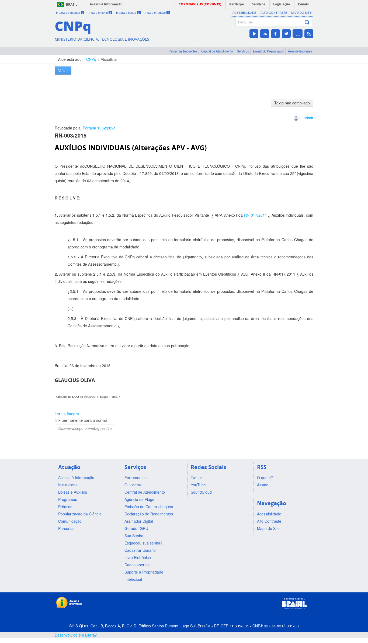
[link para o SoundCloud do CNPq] (264, 33)
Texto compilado (292, 103)
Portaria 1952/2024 (99, 128)
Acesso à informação (106, 4)
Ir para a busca (128, 12)
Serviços (243, 51)
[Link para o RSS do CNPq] (308, 33)
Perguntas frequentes (183, 51)
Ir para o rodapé (157, 12)
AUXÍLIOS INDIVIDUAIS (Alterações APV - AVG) (131, 147)
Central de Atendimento (217, 51)
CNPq (91, 59)
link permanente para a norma (81, 420)
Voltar (63, 70)
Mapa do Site (301, 12)
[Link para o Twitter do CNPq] (286, 33)
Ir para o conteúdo (70, 12)
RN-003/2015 (70, 135)
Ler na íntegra (67, 413)
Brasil (71, 4)
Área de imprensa (300, 51)
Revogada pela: (85, 128)
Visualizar (109, 59)
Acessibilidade (244, 12)
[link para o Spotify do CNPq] (298, 33)
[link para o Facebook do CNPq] (275, 33)
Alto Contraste (274, 12)
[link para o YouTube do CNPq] (253, 33)
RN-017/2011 (255, 215)
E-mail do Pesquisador (268, 51)
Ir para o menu (100, 12)
